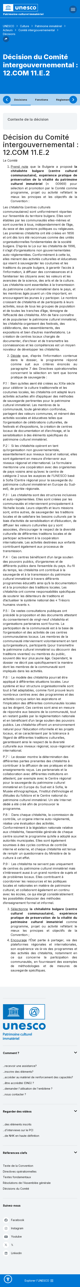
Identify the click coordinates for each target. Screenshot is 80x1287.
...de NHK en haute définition (21, 1135)
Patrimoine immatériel (48, 26)
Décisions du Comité (16, 1188)
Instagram (17, 1228)
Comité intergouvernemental (36, 30)
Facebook (17, 1220)
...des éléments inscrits (17, 1124)
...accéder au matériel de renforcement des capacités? (38, 1077)
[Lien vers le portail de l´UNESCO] (26, 7)
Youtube (16, 1236)
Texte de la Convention (18, 1165)
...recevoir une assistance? (20, 1065)
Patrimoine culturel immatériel (23, 14)
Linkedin (16, 1253)
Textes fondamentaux (17, 1177)
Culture (24, 26)
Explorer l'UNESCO (37, 1280)
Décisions (20, 99)
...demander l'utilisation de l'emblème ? (27, 1088)
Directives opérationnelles (20, 1171)
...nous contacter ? (14, 1094)
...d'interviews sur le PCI (18, 1130)
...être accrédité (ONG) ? (18, 1083)
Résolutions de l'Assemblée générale (27, 1182)
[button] (6, 41)
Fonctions (41, 99)
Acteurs (8, 30)
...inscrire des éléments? (18, 1071)
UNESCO (8, 26)
